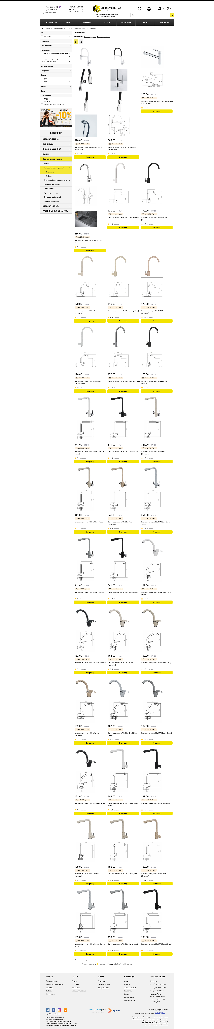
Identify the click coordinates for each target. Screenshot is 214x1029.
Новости (127, 984)
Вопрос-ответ (129, 997)
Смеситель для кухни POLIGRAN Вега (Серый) (89, 592)
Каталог (49, 23)
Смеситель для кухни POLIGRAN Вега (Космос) (123, 452)
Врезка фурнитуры (79, 991)
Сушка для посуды (51, 193)
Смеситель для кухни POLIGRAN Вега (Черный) (123, 592)
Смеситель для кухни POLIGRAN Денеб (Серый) (156, 733)
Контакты (164, 23)
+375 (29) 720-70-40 (49, 10)
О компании (126, 23)
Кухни (45, 154)
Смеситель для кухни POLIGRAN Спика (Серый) (123, 944)
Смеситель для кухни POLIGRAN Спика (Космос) (156, 803)
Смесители (50, 172)
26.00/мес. (83, 237)
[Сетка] (76, 41)
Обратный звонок (50, 12)
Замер (74, 981)
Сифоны (49, 176)
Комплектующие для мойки (77, 28)
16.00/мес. (117, 214)
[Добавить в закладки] (104, 52)
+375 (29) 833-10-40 (49, 7)
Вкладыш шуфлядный (52, 197)
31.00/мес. (83, 448)
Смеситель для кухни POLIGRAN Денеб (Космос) (90, 663)
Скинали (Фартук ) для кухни (55, 180)
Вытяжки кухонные (52, 184)
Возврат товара (103, 988)
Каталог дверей (50, 138)
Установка (76, 988)
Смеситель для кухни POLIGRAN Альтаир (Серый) (124, 381)
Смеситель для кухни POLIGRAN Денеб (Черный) (90, 803)
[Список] (81, 41)
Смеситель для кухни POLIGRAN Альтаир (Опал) (123, 311)
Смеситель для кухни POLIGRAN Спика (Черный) (156, 944)
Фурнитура (48, 143)
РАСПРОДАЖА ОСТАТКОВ (55, 211)
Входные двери (52, 981)
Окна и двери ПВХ (51, 149)
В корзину (90, 157)
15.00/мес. (150, 589)
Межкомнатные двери (54, 984)
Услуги (107, 23)
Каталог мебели (50, 205)
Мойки (46, 164)
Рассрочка (88, 23)
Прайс (145, 23)
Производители (129, 1000)
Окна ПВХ (49, 988)
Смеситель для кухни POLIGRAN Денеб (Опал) (156, 663)
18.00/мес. (117, 800)
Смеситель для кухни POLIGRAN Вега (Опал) (89, 522)
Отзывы (126, 994)
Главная (47, 28)
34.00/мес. (83, 144)
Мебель (49, 991)
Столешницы (49, 189)
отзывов (110, 964)
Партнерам (128, 991)
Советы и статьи (130, 988)
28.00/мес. (150, 98)
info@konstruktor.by (157, 991)
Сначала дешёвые (103, 37)
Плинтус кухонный (51, 201)
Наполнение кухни (59, 28)
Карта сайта (50, 994)
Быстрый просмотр (104, 48)
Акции (69, 23)
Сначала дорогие (90, 37)
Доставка (75, 984)
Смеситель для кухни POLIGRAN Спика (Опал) (122, 874)
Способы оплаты (104, 984)
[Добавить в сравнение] (104, 57)
